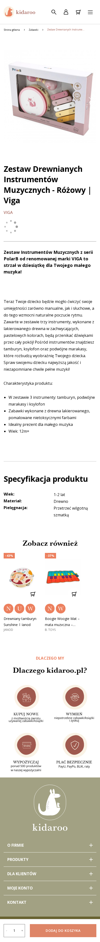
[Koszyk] (78, 12)
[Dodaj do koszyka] (33, 594)
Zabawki (33, 29)
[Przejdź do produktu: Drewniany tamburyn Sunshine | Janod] (22, 577)
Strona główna (12, 29)
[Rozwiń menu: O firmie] (50, 845)
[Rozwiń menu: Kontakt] (50, 902)
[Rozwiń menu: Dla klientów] (50, 873)
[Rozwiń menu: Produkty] (50, 859)
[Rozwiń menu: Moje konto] (50, 888)
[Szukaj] (54, 12)
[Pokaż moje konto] (66, 12)
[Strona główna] (19, 12)
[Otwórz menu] (90, 12)
